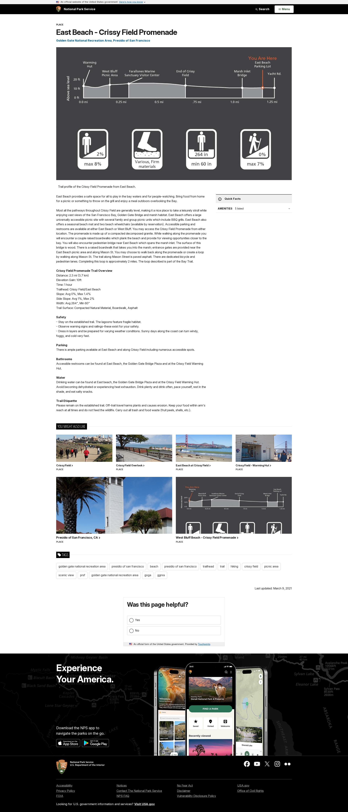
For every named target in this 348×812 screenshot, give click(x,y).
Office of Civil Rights (250, 791)
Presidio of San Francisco (131, 40)
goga (147, 575)
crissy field (251, 566)
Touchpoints (204, 644)
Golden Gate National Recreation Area (84, 40)
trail (222, 566)
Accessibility (64, 785)
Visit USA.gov (144, 804)
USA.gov (243, 785)
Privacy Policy (65, 791)
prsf (82, 575)
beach (154, 566)
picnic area (271, 566)
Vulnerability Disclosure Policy (196, 796)
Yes (137, 620)
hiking (234, 566)
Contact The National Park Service (139, 791)
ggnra (161, 575)
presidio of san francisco (128, 566)
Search (263, 9)
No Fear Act (185, 785)
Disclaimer (183, 791)
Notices (122, 785)
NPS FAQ (123, 796)
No (137, 630)
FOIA (59, 796)
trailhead (208, 566)
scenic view (66, 575)
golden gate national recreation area (82, 566)
